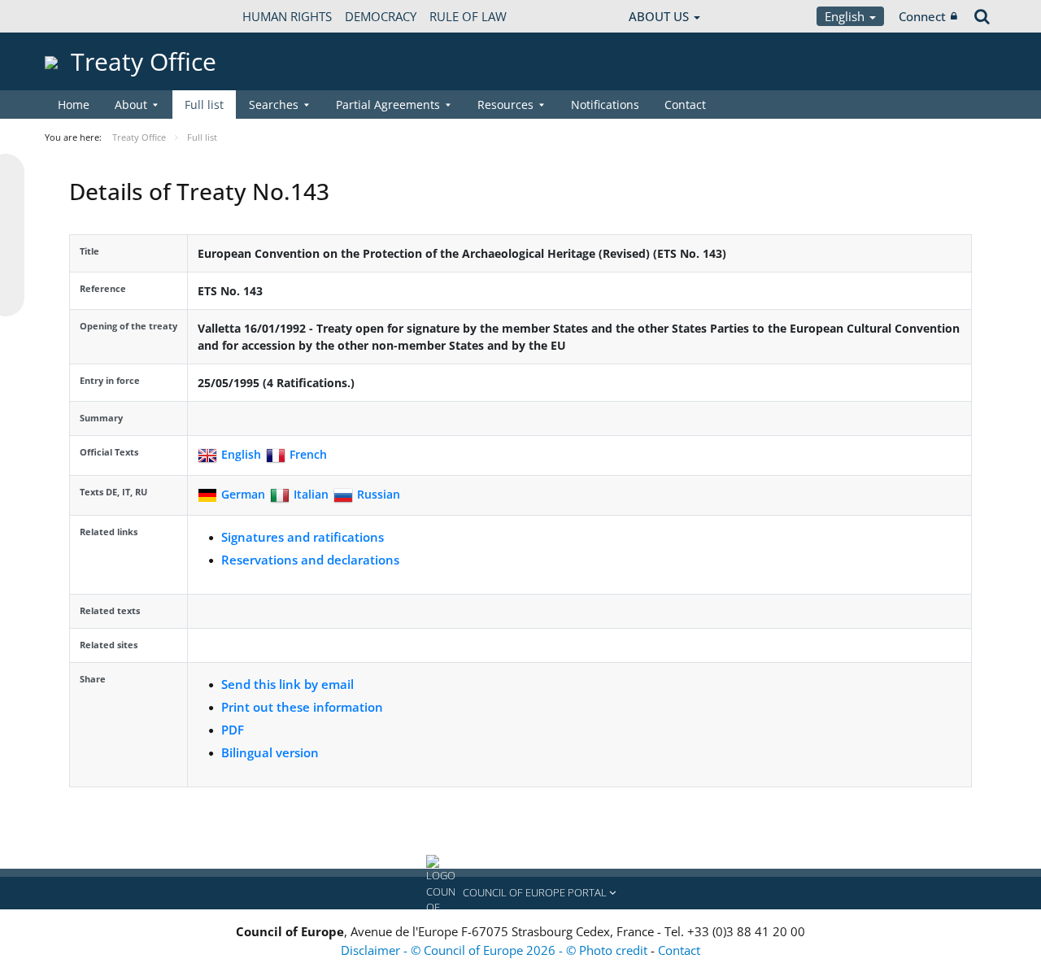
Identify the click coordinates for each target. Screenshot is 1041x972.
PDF (232, 729)
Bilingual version (270, 752)
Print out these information (302, 707)
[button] (520, 893)
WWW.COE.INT (85, 16)
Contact (685, 104)
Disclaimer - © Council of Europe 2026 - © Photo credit (496, 950)
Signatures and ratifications (302, 537)
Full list (204, 104)
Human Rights (287, 16)
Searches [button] (273, 104)
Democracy (380, 16)
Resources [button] (505, 104)
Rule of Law (468, 16)
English (846, 16)
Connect (922, 16)
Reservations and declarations (310, 559)
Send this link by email (287, 684)
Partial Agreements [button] (388, 104)
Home (73, 104)
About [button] (131, 104)
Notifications (605, 104)
